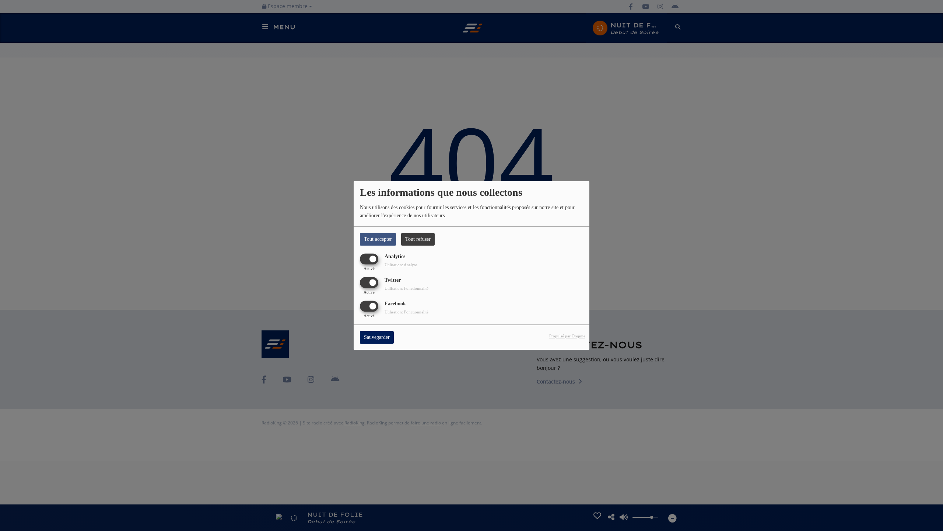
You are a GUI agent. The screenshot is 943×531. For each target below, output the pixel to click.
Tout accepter (378, 239)
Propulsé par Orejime (567, 336)
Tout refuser (418, 239)
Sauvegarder (377, 337)
